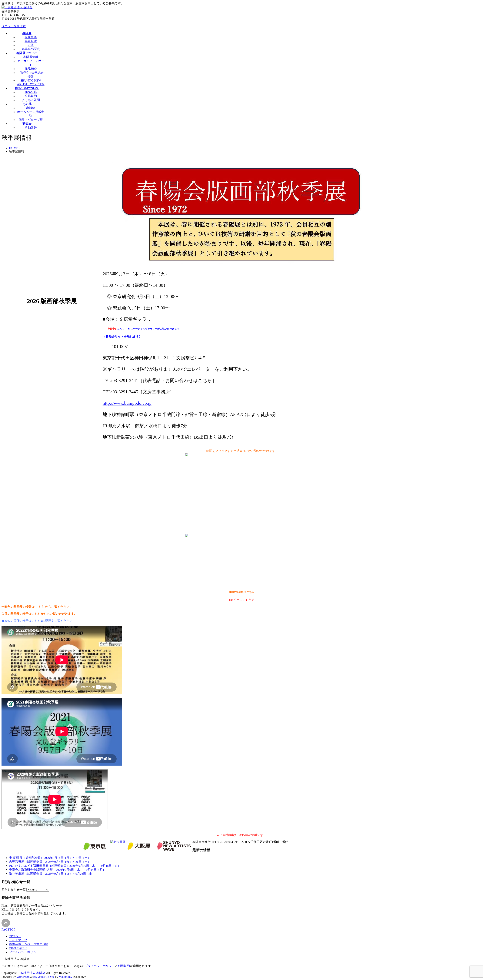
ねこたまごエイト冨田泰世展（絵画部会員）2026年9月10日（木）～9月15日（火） (65, 865)
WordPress (23, 976)
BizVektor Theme (43, 976)
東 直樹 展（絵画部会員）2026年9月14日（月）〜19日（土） (50, 857)
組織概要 (31, 37)
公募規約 (31, 96)
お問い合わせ (18, 948)
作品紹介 (31, 68)
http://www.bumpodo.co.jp (127, 403)
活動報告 (31, 127)
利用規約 (124, 966)
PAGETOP (8, 929)
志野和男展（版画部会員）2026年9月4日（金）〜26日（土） (50, 861)
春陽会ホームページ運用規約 (28, 944)
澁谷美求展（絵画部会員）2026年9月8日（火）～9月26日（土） (52, 873)
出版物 (30, 107)
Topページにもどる (242, 599)
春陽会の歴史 (31, 49)
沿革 (31, 45)
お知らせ (15, 936)
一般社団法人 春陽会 (31, 973)
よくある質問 (31, 100)
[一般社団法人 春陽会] (17, 7)
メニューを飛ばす (14, 26)
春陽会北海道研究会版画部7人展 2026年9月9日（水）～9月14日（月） (57, 869)
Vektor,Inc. (65, 976)
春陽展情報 (30, 57)
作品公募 (31, 92)
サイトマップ (18, 940)
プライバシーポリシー (24, 952)
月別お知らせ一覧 (14, 889)
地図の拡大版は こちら (241, 592)
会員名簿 (31, 41)
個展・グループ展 (31, 119)
